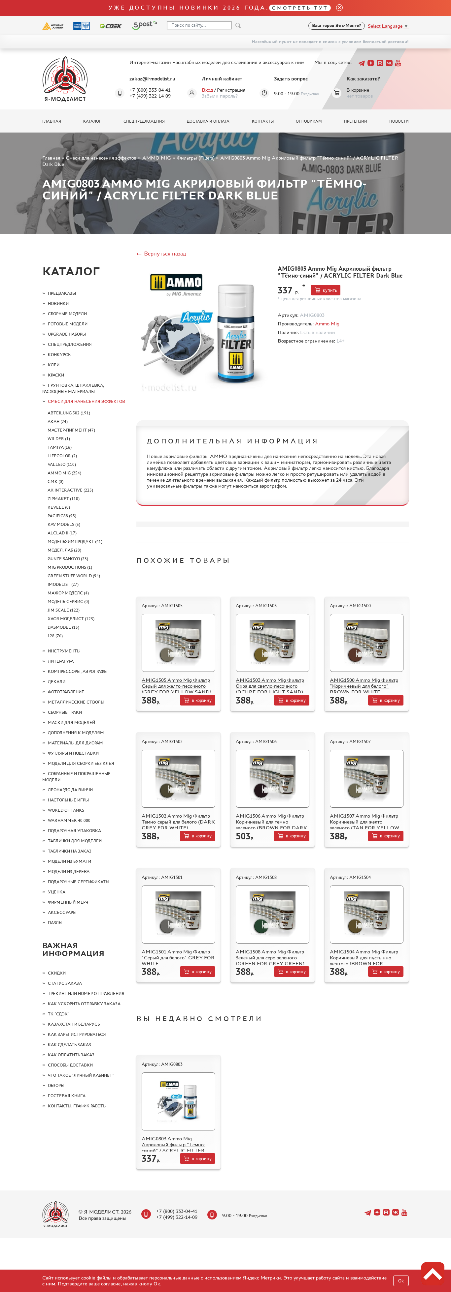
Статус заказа (65, 983)
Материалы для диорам (75, 742)
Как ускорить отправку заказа (84, 1003)
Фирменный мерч (68, 902)
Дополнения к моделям (76, 732)
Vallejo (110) (62, 464)
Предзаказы (62, 293)
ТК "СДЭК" (58, 1013)
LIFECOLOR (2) (62, 455)
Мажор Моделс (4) (68, 592)
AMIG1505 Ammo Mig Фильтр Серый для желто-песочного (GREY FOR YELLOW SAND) (176, 686)
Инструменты (64, 650)
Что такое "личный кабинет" (81, 1075)
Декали (56, 681)
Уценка (56, 891)
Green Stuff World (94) (74, 575)
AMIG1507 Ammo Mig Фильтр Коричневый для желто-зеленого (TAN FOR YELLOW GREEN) (364, 824)
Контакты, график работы (77, 1105)
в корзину (202, 700)
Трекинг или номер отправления (86, 993)
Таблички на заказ (69, 851)
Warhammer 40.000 (69, 820)
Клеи (53, 364)
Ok (401, 1280)
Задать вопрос (291, 78)
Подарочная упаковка (74, 830)
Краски (56, 375)
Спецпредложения (144, 121)
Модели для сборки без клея (81, 763)
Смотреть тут (300, 8)
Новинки (58, 303)
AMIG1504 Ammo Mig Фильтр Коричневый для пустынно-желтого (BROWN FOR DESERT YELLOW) (364, 960)
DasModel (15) (63, 627)
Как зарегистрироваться (77, 1034)
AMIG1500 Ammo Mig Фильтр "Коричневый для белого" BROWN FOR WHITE (364, 686)
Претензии (355, 121)
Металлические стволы (76, 702)
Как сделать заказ (69, 1044)
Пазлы (55, 922)
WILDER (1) (59, 438)
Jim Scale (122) (64, 610)
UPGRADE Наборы (67, 334)
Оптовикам (309, 121)
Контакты (263, 121)
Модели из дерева (68, 871)
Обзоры (56, 1085)
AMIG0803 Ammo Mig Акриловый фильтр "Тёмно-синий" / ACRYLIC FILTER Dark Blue (173, 1147)
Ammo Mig (327, 323)
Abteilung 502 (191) (69, 412)
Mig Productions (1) (70, 567)
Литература (61, 661)
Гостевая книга (67, 1095)
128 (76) (55, 635)
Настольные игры (68, 799)
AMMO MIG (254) (64, 472)
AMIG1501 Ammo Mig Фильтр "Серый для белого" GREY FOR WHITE (178, 957)
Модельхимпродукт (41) (75, 541)
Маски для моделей (71, 722)
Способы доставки (70, 1065)
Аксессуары (62, 912)
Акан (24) (58, 421)
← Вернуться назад (161, 253)
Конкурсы (60, 354)
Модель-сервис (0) (68, 601)
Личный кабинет (222, 78)
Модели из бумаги (69, 861)
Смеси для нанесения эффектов (101, 158)
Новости (399, 121)
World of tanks (66, 810)
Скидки (57, 973)
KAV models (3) (64, 524)
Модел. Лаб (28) (64, 550)
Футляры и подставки (73, 753)
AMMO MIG (156, 158)
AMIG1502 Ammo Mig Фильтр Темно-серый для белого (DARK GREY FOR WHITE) (178, 821)
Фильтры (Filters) (196, 158)
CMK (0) (55, 481)
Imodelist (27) (63, 584)
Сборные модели (67, 313)
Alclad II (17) (62, 532)
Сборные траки (65, 712)
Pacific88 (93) (62, 515)
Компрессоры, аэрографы (78, 671)
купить (330, 290)
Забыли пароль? (220, 96)
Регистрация (231, 90)
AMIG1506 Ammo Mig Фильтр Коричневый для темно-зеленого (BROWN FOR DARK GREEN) (271, 824)
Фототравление (66, 691)
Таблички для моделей (75, 840)
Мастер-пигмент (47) (71, 430)
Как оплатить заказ (71, 1054)
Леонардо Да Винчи (70, 789)
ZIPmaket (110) (64, 498)
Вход (207, 90)
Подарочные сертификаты (78, 881)
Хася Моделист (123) (71, 618)
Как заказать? (363, 78)
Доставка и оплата (208, 121)
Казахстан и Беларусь (74, 1024)
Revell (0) (59, 507)
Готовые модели (67, 323)
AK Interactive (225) (70, 490)
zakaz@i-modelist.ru (152, 78)
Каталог (92, 121)
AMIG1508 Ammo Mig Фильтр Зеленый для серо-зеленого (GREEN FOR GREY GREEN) (270, 957)
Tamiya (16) (60, 447)
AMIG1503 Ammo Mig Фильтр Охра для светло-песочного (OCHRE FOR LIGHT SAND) (270, 686)
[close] (337, 8)
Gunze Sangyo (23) (68, 558)
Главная (51, 121)
